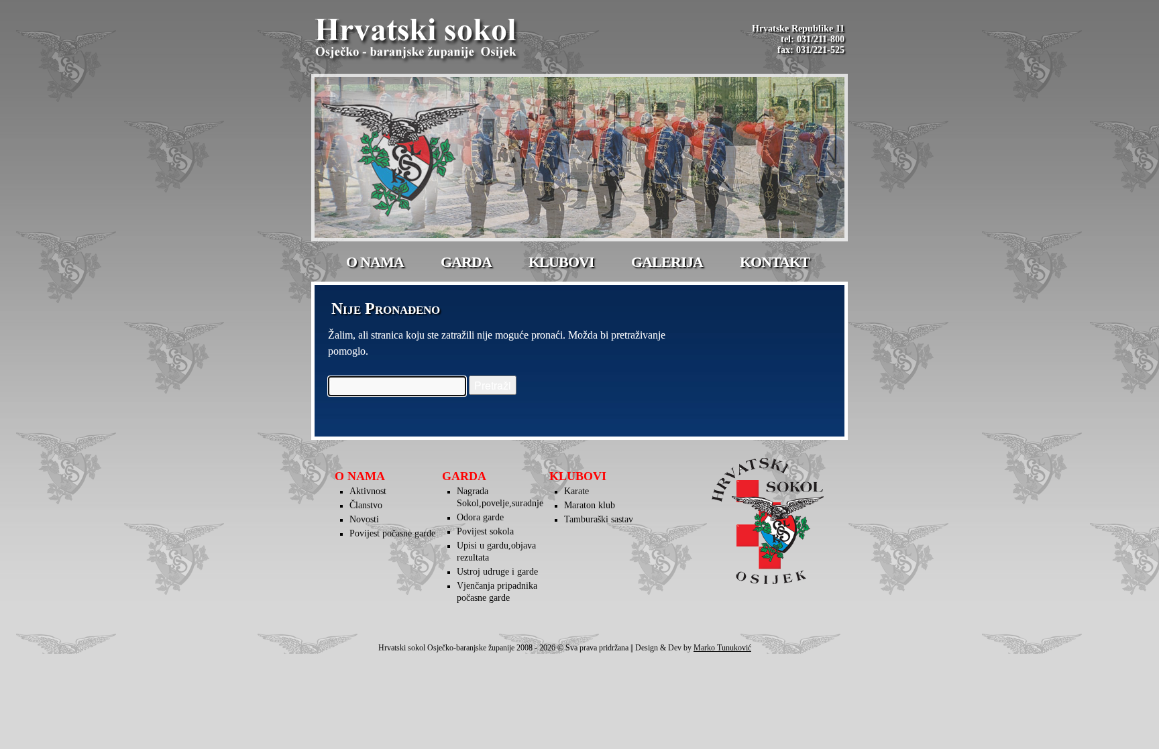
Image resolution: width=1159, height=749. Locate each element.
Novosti (364, 519)
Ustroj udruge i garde (497, 572)
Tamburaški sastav (598, 519)
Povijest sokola (485, 531)
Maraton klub (589, 505)
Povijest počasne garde (392, 533)
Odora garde (480, 517)
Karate (576, 491)
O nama (375, 261)
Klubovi (561, 261)
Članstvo (365, 505)
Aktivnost (367, 491)
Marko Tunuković (722, 647)
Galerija (667, 261)
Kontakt (775, 261)
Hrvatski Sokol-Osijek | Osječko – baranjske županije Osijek (418, 40)
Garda (466, 261)
